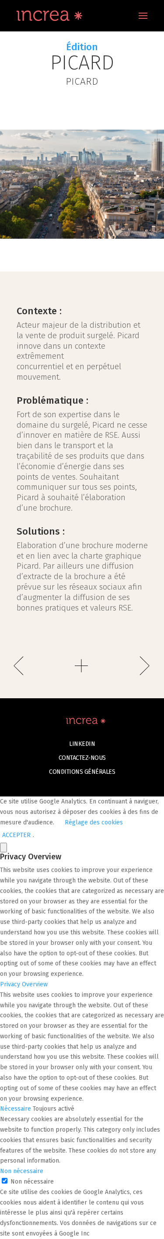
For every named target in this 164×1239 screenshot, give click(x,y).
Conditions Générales (82, 772)
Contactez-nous (82, 758)
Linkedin (82, 744)
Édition (82, 47)
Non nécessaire (32, 1181)
